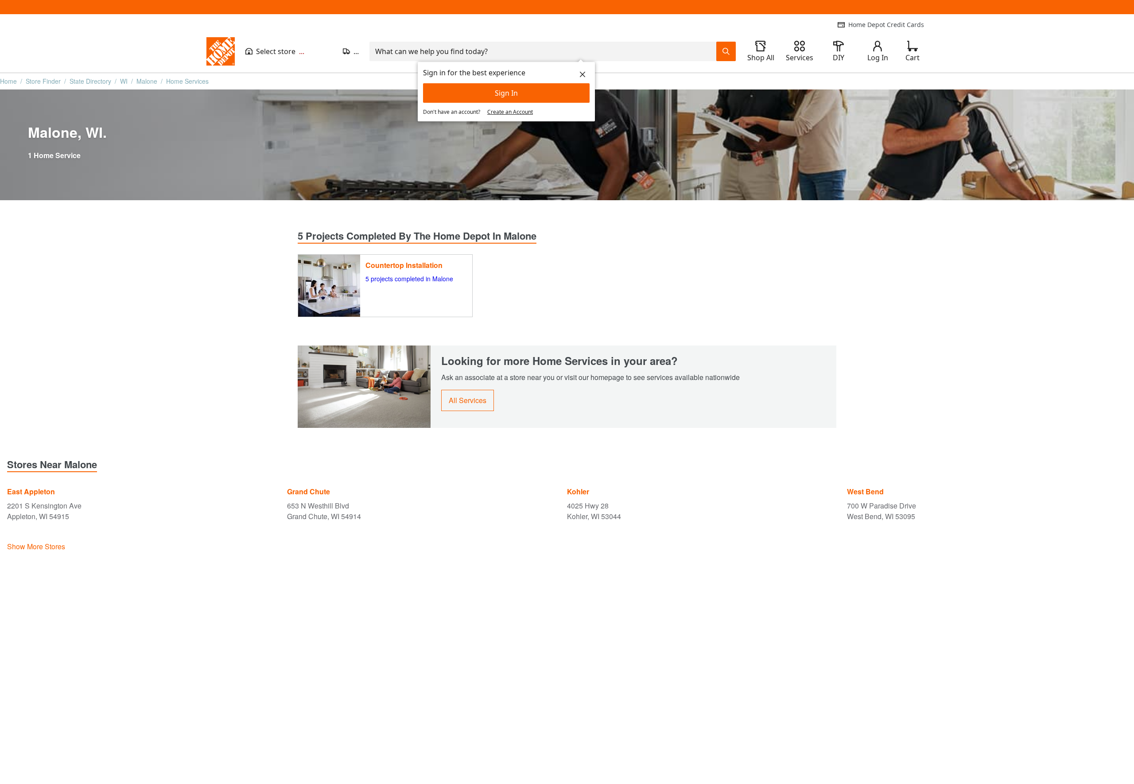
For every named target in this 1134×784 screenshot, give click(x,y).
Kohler (578, 491)
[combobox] (543, 51)
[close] (582, 74)
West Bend (865, 491)
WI (124, 81)
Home (8, 81)
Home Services (187, 81)
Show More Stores (36, 546)
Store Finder (43, 81)
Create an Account (510, 112)
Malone (146, 81)
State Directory (90, 81)
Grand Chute (308, 491)
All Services (467, 400)
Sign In (506, 93)
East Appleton (31, 491)
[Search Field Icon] (726, 51)
